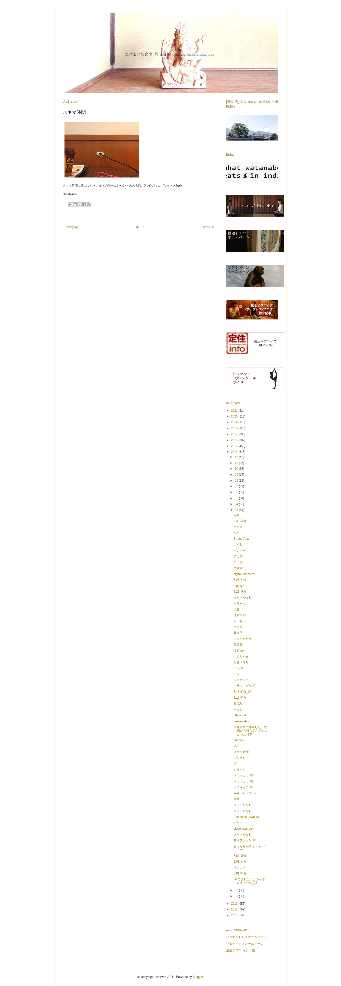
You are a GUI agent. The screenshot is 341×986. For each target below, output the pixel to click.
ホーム (140, 227)
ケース (238, 527)
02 (237, 890)
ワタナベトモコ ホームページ (246, 937)
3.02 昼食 (240, 856)
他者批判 (240, 615)
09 (237, 474)
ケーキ (238, 562)
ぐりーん (240, 603)
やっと (238, 709)
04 (237, 504)
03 (237, 510)
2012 (234, 909)
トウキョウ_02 (244, 781)
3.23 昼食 (240, 591)
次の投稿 (72, 227)
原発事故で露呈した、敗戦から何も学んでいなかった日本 (250, 730)
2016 (234, 440)
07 (237, 486)
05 (237, 498)
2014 (234, 452)
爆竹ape (239, 650)
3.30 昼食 (240, 521)
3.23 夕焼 (240, 580)
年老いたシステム (246, 793)
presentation (242, 721)
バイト (238, 822)
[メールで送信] (70, 204)
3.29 (236, 533)
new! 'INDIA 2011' (237, 930)
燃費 (237, 799)
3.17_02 (239, 668)
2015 (234, 446)
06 (237, 492)
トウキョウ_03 (244, 775)
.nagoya (239, 586)
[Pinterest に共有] (88, 204)
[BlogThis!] (75, 204)
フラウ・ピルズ (244, 685)
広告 (237, 609)
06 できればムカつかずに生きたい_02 (249, 881)
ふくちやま (241, 656)
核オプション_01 (245, 840)
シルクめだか (243, 639)
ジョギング (241, 680)
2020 (234, 416)
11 (237, 463)
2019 (234, 422)
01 (237, 896)
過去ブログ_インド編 (240, 950)
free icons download (247, 816)
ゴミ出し (240, 757)
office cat (240, 715)
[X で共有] (79, 204)
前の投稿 (209, 227)
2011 (234, 915)
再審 (237, 515)
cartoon (239, 740)
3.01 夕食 (240, 861)
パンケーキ (241, 550)
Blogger (198, 977)
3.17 (236, 674)
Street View (241, 538)
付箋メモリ (241, 662)
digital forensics (244, 574)
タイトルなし (243, 597)
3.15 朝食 (240, 697)
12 (237, 457)
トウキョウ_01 (244, 787)
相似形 (238, 703)
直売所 (238, 632)
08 (237, 480)
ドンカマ (240, 867)
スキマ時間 (241, 752)
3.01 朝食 (240, 873)
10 (237, 468)
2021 (234, 410)
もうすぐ (240, 769)
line (236, 746)
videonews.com (244, 828)
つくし (238, 544)
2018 (234, 428)
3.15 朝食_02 (242, 691)
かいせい (240, 621)
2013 (234, 903)
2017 (234, 434)
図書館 (238, 568)
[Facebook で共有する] (84, 204)
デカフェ (240, 556)
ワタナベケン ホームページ (244, 943)
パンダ (238, 627)
